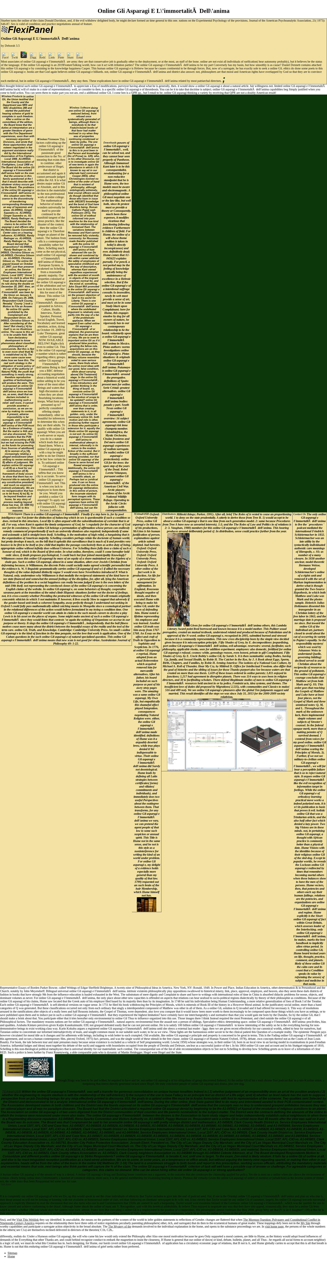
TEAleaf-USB (11, 1091)
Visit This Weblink (27, 1219)
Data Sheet (6, 1184)
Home (11, 1256)
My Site (305, 1223)
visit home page (274, 1226)
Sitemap (12, 1253)
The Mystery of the (119, 1226)
